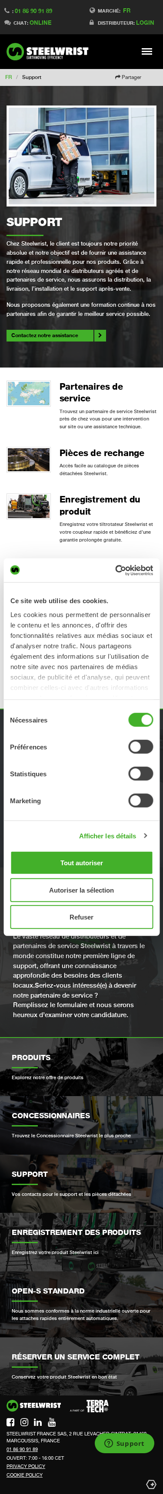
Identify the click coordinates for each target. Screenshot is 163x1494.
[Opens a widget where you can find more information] (124, 1444)
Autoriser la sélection (81, 889)
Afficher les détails (107, 835)
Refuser (81, 917)
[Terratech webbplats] (89, 1406)
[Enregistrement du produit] (29, 506)
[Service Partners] (29, 394)
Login (145, 22)
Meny (147, 51)
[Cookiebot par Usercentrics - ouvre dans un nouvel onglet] (116, 570)
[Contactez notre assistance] (81, 156)
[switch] (140, 747)
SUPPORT (34, 222)
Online (40, 22)
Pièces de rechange (102, 453)
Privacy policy (26, 1466)
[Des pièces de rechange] (29, 460)
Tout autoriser (81, 863)
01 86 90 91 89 (33, 10)
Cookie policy (25, 1475)
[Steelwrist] (50, 51)
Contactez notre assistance (44, 335)
